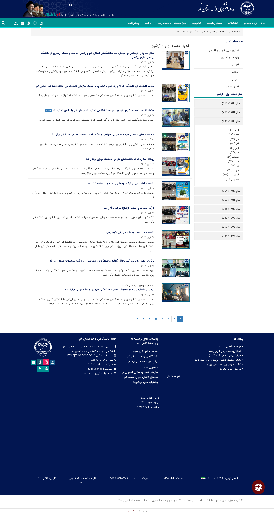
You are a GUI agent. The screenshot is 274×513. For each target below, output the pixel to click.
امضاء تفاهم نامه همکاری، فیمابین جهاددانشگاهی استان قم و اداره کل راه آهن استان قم (103, 110)
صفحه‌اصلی (234, 32)
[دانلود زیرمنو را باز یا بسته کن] (142, 23)
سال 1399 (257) (231, 218)
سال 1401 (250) (231, 200)
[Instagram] (41, 23)
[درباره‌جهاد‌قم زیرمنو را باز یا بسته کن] (240, 23)
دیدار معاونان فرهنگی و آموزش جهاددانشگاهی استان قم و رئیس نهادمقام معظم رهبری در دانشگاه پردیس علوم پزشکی (97, 55)
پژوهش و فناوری (230, 57)
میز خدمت (180, 23)
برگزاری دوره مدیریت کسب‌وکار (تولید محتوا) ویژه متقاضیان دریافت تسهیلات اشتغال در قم (101, 261)
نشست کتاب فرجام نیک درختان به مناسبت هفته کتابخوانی (119, 183)
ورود (69, 4)
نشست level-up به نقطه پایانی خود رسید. (129, 232)
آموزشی (235, 65)
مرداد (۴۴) (233, 161)
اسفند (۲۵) (233, 130)
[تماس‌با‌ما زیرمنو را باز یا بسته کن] (188, 23)
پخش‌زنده (133, 23)
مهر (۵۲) (234, 152)
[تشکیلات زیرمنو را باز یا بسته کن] (225, 23)
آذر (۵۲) (234, 144)
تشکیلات (233, 23)
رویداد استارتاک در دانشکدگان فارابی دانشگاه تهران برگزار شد (120, 159)
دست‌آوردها (164, 23)
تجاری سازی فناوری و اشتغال (224, 50)
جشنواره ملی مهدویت (145, 382)
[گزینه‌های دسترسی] (258, 487)
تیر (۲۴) (235, 166)
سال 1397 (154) (231, 236)
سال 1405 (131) (231, 103)
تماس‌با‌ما (196, 23)
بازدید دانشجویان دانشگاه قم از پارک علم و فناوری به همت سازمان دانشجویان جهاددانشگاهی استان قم (95, 86)
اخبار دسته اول (207, 32)
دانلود (148, 23)
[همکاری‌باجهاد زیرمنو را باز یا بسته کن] (204, 23)
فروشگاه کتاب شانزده (231, 369)
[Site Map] (16, 23)
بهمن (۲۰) (234, 135)
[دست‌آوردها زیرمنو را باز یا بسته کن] (154, 23)
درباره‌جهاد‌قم (250, 23)
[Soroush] (29, 23)
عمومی (235, 79)
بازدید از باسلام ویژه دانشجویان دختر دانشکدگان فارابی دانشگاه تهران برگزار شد (109, 289)
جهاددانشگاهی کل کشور (229, 347)
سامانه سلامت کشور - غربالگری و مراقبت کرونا (218, 360)
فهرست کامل (173, 376)
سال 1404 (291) (231, 112)
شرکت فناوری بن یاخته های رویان (224, 364)
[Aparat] (35, 23)
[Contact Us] (22, 23)
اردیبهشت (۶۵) (231, 174)
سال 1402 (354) (231, 191)
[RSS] (40, 369)
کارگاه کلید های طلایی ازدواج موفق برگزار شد (129, 208)
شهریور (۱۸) (233, 157)
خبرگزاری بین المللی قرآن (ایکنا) (225, 356)
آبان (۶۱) (234, 148)
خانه (262, 23)
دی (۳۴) (234, 139)
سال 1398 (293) (231, 227)
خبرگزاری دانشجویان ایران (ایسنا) (224, 351)
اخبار (221, 32)
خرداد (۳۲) (233, 170)
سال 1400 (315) (231, 209)
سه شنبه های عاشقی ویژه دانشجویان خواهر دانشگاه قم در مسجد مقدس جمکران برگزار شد (102, 134)
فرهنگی (235, 72)
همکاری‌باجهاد (214, 23)
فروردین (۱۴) (232, 179)
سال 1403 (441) (231, 121)
